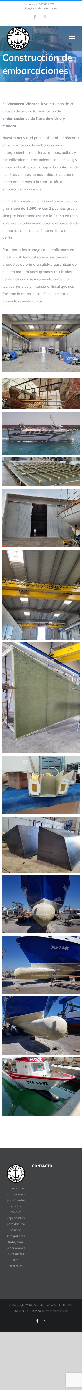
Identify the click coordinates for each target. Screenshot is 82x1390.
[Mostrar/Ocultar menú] (72, 38)
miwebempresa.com (55, 1310)
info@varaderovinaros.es (41, 8)
